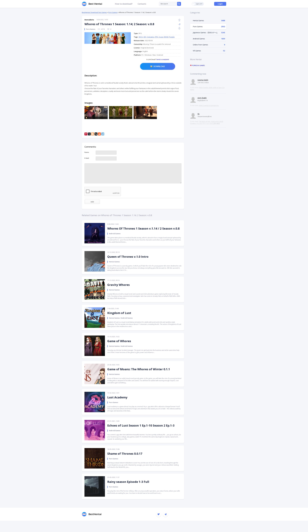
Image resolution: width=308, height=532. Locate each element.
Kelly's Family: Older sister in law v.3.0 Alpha (207, 89)
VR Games (197, 51)
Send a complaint (162, 59)
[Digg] (96, 134)
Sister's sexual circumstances (209, 105)
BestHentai (95, 514)
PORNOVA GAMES (198, 65)
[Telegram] (102, 134)
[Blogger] (92, 134)
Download (159, 66)
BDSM (166, 37)
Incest (161, 37)
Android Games (199, 39)
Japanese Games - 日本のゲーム (205, 32)
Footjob (172, 37)
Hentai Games (198, 20)
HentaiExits (89, 20)
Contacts (142, 4)
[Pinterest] (85, 134)
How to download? (123, 4)
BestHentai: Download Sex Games (94, 12)
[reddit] (99, 134)
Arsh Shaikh (202, 98)
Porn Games (112, 12)
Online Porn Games (200, 45)
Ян (198, 114)
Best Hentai (95, 3)
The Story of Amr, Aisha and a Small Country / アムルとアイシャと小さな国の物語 (206, 122)
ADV (144, 37)
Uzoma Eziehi (203, 80)
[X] (89, 134)
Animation (150, 37)
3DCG (141, 37)
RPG (156, 37)
